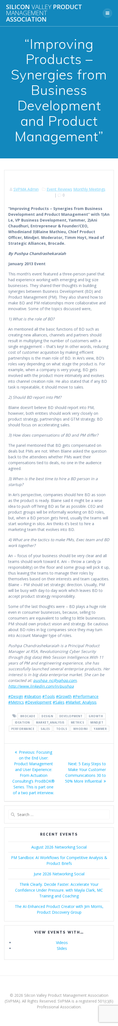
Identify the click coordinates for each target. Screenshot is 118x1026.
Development (71, 716)
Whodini (80, 729)
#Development (38, 702)
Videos (62, 942)
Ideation (22, 722)
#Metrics (16, 702)
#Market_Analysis (81, 702)
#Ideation (32, 696)
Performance (23, 729)
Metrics (77, 722)
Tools (61, 729)
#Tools (48, 696)
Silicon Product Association (44, 13)
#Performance (86, 696)
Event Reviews (59, 189)
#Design (15, 696)
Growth (96, 716)
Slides (62, 948)
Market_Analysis (50, 722)
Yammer (100, 729)
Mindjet (96, 722)
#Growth (64, 696)
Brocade (27, 716)
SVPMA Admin (26, 189)
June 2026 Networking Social (59, 873)
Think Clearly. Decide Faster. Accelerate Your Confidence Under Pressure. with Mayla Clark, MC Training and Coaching (59, 890)
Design (47, 716)
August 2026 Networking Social (59, 847)
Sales (45, 729)
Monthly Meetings (89, 189)
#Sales (58, 702)
